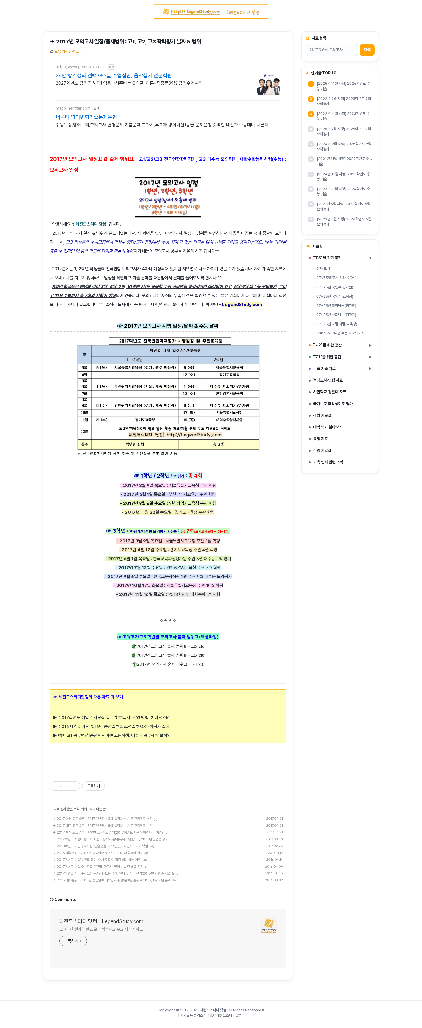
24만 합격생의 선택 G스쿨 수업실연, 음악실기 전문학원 (114, 75)
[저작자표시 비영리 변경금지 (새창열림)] (113, 786)
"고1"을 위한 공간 (342, 357)
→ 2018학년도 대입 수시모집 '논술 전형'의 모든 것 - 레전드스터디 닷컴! (101, 846)
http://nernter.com (73, 108)
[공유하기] (66, 786)
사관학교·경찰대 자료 (329, 392)
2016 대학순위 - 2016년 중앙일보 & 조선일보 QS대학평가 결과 (113, 726)
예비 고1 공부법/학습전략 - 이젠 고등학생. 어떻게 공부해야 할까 (112, 735)
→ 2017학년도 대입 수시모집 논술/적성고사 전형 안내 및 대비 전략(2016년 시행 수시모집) (113, 873)
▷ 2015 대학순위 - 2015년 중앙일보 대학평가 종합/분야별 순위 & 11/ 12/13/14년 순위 (112, 880)
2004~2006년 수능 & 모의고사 (340, 333)
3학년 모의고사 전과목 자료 (336, 278)
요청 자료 (320, 438)
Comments (65, 899)
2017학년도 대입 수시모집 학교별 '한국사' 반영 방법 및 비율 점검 (112, 717)
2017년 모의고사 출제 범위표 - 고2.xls (170, 655)
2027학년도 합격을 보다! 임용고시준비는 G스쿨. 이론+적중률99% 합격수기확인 (129, 83)
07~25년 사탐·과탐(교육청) (336, 324)
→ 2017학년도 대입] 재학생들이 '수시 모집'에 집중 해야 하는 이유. (97, 860)
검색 (367, 49)
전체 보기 (323, 268)
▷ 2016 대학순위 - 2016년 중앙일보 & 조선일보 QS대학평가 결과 (98, 853)
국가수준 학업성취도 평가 (333, 403)
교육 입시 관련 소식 (68, 51)
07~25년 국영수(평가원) (334, 287)
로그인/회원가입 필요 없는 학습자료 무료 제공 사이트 (101, 929)
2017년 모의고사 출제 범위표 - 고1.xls (170, 664)
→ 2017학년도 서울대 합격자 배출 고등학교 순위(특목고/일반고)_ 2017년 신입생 (107, 839)
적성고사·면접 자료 (328, 380)
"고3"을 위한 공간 (342, 257)
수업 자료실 (322, 450)
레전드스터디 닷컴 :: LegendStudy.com (101, 921)
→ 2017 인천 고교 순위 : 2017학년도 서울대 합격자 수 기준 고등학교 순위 (102, 819)
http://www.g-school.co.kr (80, 66)
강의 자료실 (322, 415)
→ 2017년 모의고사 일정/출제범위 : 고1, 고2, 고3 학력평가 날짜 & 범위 (125, 41)
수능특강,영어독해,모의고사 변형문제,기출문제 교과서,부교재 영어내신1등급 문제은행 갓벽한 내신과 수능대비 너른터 (162, 125)
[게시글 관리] (74, 786)
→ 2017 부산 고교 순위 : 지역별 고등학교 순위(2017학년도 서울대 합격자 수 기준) (108, 833)
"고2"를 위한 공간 (342, 345)
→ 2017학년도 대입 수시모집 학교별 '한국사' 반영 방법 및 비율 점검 (98, 867)
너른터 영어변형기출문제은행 (86, 117)
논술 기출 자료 (342, 368)
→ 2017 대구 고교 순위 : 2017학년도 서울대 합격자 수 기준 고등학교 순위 (102, 826)
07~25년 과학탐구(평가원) (336, 305)
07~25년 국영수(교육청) (334, 296)
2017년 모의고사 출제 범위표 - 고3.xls (170, 646)
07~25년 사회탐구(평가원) (336, 315)
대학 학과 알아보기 (327, 427)
